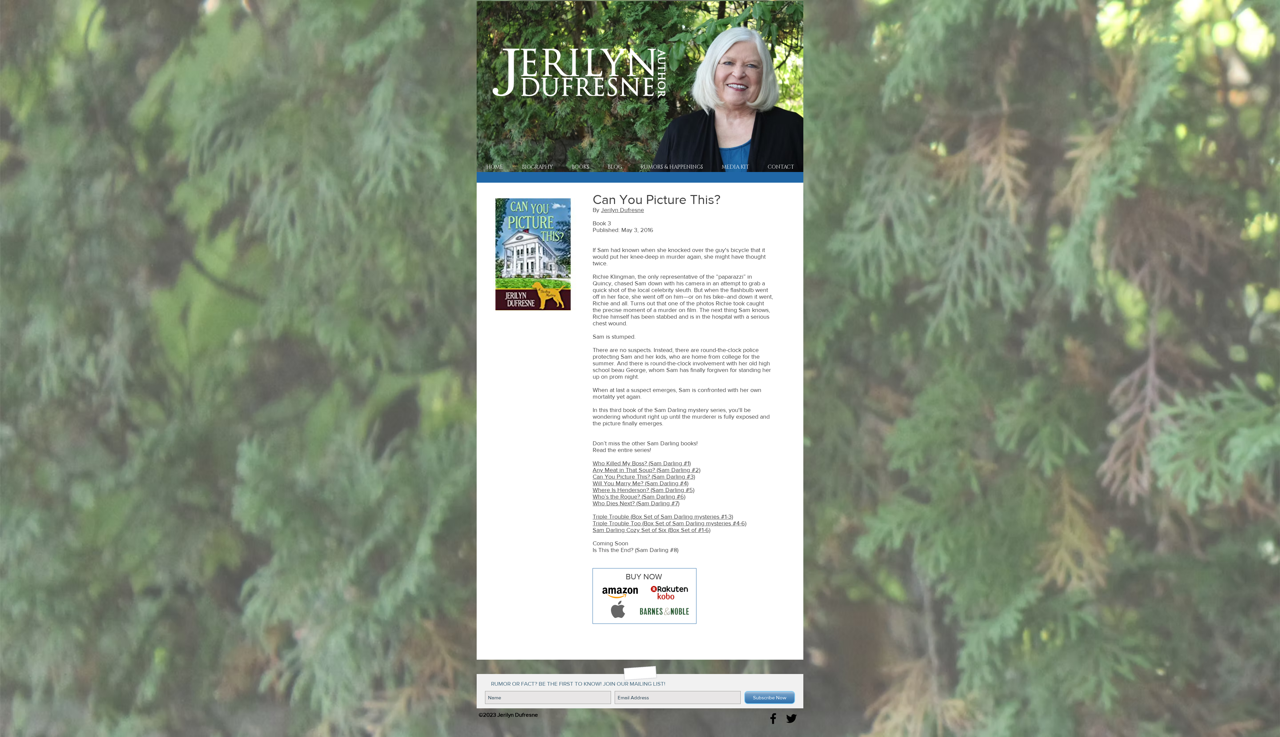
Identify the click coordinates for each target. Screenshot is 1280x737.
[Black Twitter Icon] (791, 718)
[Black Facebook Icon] (773, 718)
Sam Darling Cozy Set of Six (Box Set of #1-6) (651, 530)
